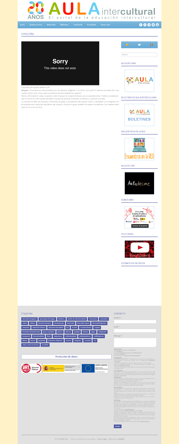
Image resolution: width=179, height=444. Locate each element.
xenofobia (45, 345)
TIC (95, 340)
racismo (68, 340)
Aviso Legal (102, 439)
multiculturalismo (85, 336)
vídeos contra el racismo (31, 345)
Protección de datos (66, 356)
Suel (121, 439)
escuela (74, 327)
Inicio (22, 25)
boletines (61, 319)
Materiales (51, 25)
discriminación (59, 323)
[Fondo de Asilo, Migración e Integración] (94, 373)
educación (26, 327)
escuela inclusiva (85, 327)
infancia (85, 332)
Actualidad (91, 25)
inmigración (102, 332)
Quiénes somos (35, 25)
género (60, 332)
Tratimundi (77, 25)
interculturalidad (38, 336)
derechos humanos (44, 323)
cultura (25, 323)
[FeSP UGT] (31, 373)
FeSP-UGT (64, 439)
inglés (93, 332)
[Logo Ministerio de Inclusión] (61, 373)
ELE (67, 327)
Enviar (117, 426)
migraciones (58, 336)
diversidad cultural (83, 323)
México (25, 340)
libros (49, 336)
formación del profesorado (31, 332)
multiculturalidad (70, 336)
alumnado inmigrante (30, 319)
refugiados (77, 340)
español (97, 327)
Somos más (105, 25)
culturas (32, 323)
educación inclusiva (39, 327)
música (33, 340)
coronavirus (104, 319)
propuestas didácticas (55, 340)
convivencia (93, 319)
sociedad (87, 340)
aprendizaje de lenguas (47, 319)
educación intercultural (55, 327)
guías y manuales (48, 332)
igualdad (77, 332)
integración (26, 336)
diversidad (70, 323)
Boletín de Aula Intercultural (77, 319)
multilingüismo (99, 336)
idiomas (68, 332)
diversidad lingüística (99, 323)
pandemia (41, 340)
